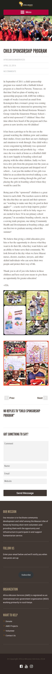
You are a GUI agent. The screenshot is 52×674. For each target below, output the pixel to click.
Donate (9, 621)
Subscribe (26, 574)
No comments (9, 71)
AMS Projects (12, 626)
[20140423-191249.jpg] (26, 42)
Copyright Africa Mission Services (24, 659)
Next (42, 398)
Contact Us (11, 635)
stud (5, 206)
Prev (10, 398)
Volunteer (10, 630)
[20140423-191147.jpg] (26, 28)
